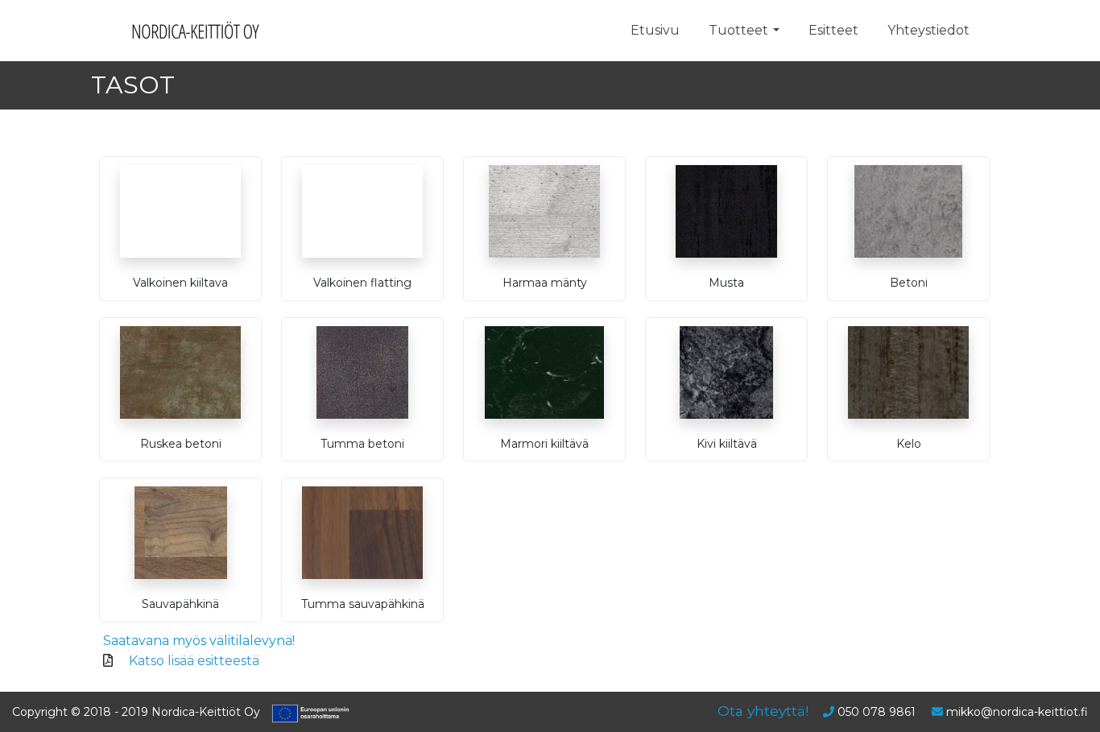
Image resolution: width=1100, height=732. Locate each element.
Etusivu (655, 30)
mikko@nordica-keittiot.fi (1017, 712)
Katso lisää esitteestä (194, 660)
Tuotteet (738, 30)
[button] (776, 31)
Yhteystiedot (928, 30)
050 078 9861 (876, 712)
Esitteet (833, 30)
